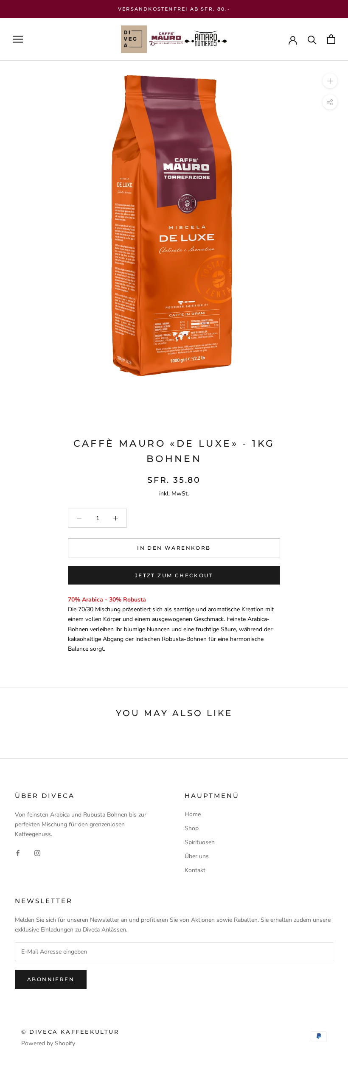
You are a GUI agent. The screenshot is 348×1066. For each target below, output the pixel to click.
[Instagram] (37, 852)
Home (193, 814)
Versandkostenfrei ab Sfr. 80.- (174, 9)
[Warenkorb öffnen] (331, 39)
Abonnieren (50, 979)
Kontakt (195, 870)
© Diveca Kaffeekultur (70, 1031)
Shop (192, 828)
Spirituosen (200, 842)
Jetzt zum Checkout (174, 575)
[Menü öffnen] (18, 39)
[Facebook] (18, 852)
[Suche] (312, 39)
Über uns (197, 856)
